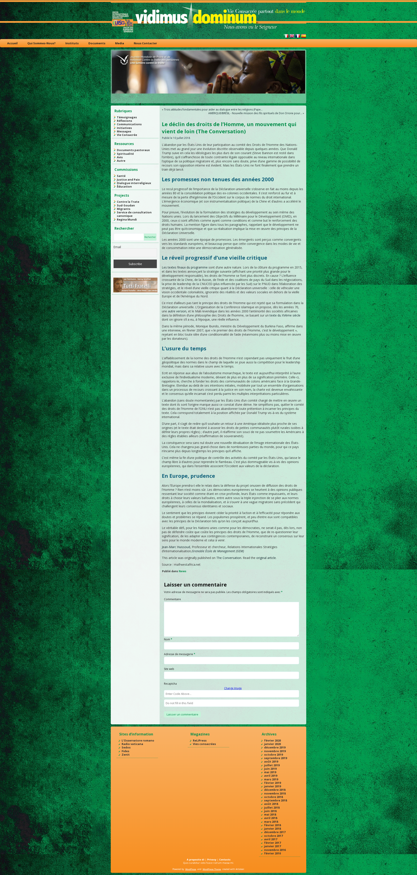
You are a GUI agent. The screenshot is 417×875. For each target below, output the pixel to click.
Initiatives (124, 128)
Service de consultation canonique (134, 214)
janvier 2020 (272, 744)
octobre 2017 (273, 836)
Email (117, 247)
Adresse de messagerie (179, 654)
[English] (292, 38)
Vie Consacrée (127, 135)
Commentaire (172, 599)
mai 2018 (270, 814)
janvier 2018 (272, 829)
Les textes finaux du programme (185, 267)
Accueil (12, 43)
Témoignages (127, 117)
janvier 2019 (272, 786)
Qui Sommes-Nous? (41, 43)
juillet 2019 (272, 765)
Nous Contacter (145, 43)
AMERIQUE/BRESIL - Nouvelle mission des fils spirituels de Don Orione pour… (255, 113)
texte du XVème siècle (285, 315)
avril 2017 (270, 839)
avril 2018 (270, 818)
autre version (177, 311)
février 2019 (272, 783)
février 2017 (272, 843)
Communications (129, 124)
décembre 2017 (274, 832)
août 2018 (271, 804)
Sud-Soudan (126, 205)
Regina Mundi (127, 219)
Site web (169, 669)
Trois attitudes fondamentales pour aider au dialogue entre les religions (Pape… (213, 109)
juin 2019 (270, 769)
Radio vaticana (132, 744)
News (182, 571)
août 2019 (271, 761)
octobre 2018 (273, 797)
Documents (96, 43)
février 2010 (272, 853)
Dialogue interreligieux (134, 183)
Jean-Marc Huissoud (176, 547)
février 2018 (272, 825)
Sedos (126, 747)
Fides (125, 751)
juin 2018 (270, 811)
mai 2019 (270, 772)
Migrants (123, 209)
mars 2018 (271, 822)
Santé (121, 176)
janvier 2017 (272, 846)
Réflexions (124, 121)
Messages (124, 131)
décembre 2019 (274, 747)
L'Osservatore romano (138, 740)
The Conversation (228, 558)
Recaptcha (170, 683)
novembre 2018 (275, 793)
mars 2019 (271, 779)
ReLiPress (200, 740)
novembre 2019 (275, 751)
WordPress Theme (212, 869)
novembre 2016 (275, 850)
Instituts (72, 43)
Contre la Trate (128, 202)
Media (119, 43)
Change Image (233, 688)
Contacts (224, 859)
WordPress (190, 869)
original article (266, 558)
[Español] (303, 38)
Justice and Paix (128, 179)
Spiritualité (125, 154)
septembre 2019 (275, 758)
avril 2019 (270, 776)
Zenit (126, 754)
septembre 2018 (275, 800)
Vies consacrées (204, 744)
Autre (121, 161)
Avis (120, 157)
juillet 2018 (272, 807)
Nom (168, 639)
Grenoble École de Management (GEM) (218, 551)
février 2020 (272, 740)
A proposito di (195, 859)
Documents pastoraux (133, 150)
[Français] (297, 38)
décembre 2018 (274, 790)
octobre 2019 (273, 754)
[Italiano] (286, 38)
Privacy (211, 859)
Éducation (124, 186)
